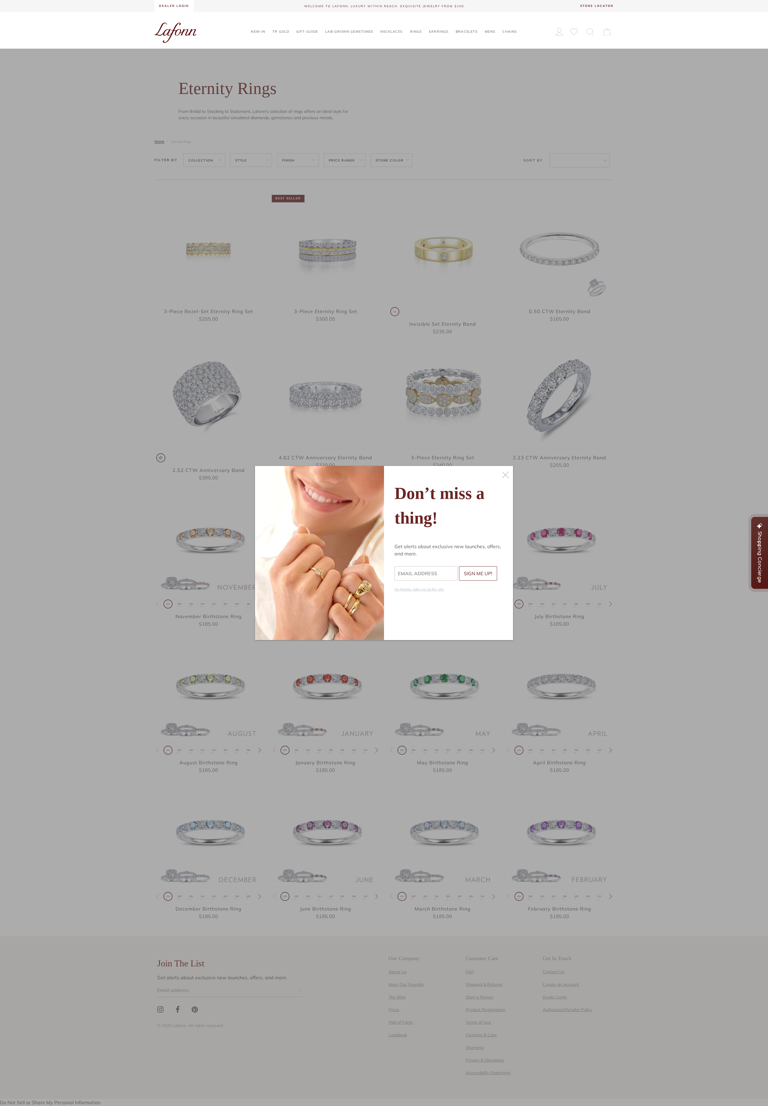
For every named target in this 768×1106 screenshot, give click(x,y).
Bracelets (467, 31)
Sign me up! (478, 573)
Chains (509, 31)
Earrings (438, 31)
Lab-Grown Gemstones (349, 31)
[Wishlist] (574, 31)
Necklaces (391, 31)
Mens (490, 31)
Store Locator (597, 6)
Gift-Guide (307, 31)
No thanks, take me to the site (419, 589)
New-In (258, 31)
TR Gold (280, 31)
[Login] (559, 32)
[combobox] (590, 31)
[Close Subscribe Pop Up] (505, 475)
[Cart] (606, 31)
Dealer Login (174, 6)
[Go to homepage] (175, 32)
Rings (416, 31)
